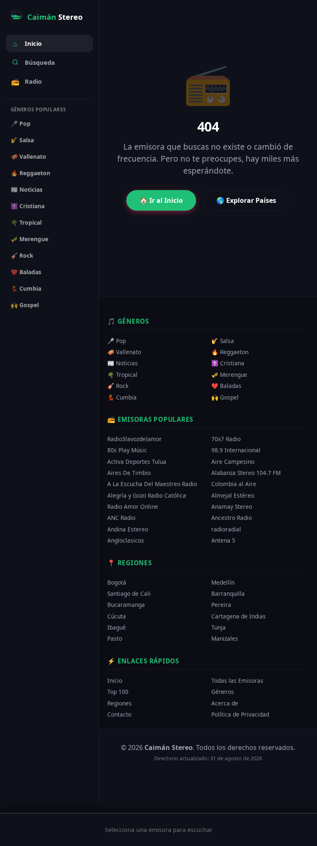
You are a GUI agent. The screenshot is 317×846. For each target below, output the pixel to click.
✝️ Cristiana (28, 206)
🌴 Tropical (26, 222)
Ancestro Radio (231, 518)
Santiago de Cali (129, 593)
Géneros (222, 692)
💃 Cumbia (26, 288)
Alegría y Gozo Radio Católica (146, 495)
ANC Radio (121, 518)
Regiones (119, 703)
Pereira (221, 605)
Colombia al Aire (233, 484)
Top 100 (117, 692)
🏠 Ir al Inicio (161, 200)
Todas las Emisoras (237, 680)
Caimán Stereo (168, 747)
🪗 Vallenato (28, 156)
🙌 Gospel (25, 305)
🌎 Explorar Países (246, 200)
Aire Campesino (232, 461)
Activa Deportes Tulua (136, 461)
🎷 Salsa (22, 140)
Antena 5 (223, 540)
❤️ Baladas (26, 272)
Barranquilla (228, 593)
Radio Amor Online (132, 506)
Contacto (119, 714)
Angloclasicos (125, 540)
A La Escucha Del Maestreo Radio (152, 484)
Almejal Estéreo (232, 495)
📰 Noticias (27, 189)
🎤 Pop (21, 123)
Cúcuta (116, 616)
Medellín (222, 582)
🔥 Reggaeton (30, 173)
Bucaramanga (126, 605)
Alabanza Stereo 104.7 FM (246, 473)
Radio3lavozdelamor (134, 439)
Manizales (224, 638)
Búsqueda (40, 62)
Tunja (218, 627)
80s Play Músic (127, 450)
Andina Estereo (127, 529)
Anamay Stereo (231, 506)
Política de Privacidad (240, 714)
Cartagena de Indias (238, 616)
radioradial (226, 529)
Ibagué (116, 627)
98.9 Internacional (235, 450)
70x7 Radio (226, 439)
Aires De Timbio (129, 473)
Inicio (27, 43)
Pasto (114, 638)
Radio (26, 81)
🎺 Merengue (29, 239)
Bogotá (116, 582)
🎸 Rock (22, 255)
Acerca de (224, 703)
